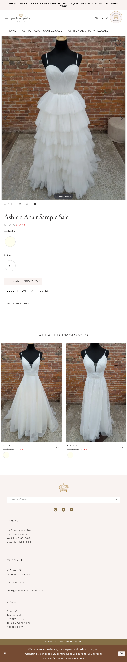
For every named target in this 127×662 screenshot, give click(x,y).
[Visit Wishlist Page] (106, 17)
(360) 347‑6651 (16, 582)
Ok (121, 653)
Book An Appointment (23, 281)
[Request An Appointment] (116, 17)
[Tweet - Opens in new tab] (20, 203)
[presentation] (31, 392)
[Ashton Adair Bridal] (21, 17)
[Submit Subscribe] (118, 500)
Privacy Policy (15, 618)
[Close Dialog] (5, 654)
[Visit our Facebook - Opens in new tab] (63, 509)
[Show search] (101, 17)
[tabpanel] (63, 118)
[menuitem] (6, 17)
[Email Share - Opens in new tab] (35, 203)
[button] (6, 17)
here (81, 658)
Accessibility (15, 626)
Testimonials (14, 614)
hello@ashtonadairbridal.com (25, 590)
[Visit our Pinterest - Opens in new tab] (72, 509)
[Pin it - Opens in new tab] (27, 203)
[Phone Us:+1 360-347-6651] (96, 17)
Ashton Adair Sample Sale (42, 30)
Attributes (40, 290)
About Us (12, 610)
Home (12, 30)
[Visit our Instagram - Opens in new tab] (55, 509)
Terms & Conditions (19, 622)
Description (16, 290)
